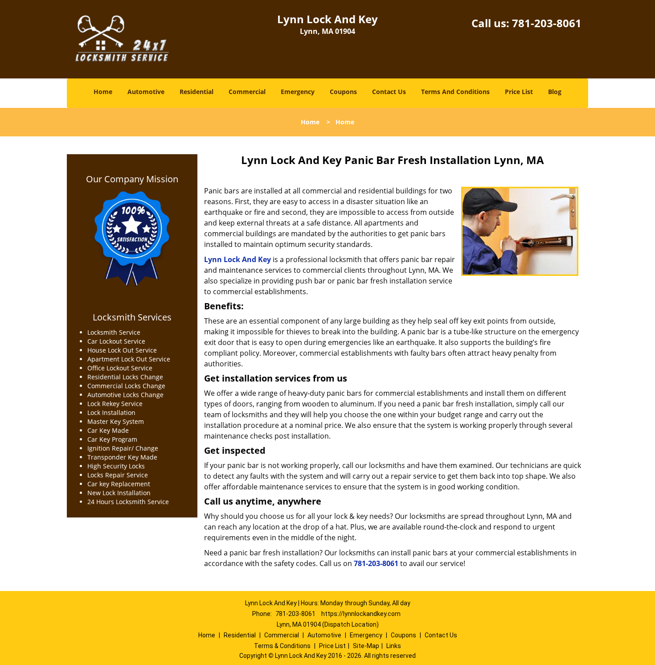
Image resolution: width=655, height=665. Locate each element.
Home (103, 91)
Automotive (145, 91)
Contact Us (389, 91)
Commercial (247, 91)
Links (393, 645)
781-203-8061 (546, 23)
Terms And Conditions (455, 91)
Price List (519, 91)
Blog (554, 91)
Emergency (298, 91)
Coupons (343, 91)
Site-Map (366, 645)
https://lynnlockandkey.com (361, 613)
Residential (196, 91)
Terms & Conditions (282, 645)
